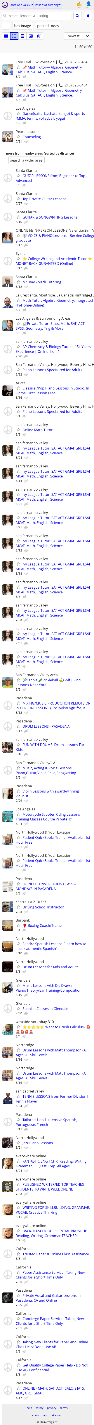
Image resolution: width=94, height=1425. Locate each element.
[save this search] (88, 16)
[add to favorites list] (18, 67)
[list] (6, 36)
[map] (39, 36)
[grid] (22, 36)
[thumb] (14, 36)
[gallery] (31, 36)
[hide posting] (24, 77)
